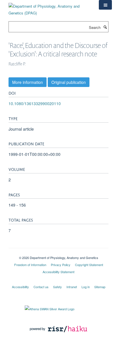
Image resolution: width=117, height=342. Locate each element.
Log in (86, 286)
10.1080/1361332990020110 (35, 103)
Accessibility (20, 286)
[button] (105, 5)
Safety (57, 286)
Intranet (71, 286)
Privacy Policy (60, 264)
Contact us (41, 286)
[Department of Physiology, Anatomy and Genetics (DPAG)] (49, 7)
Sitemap (99, 286)
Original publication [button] (68, 82)
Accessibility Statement (58, 271)
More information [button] (27, 82)
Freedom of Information (30, 264)
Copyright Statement (89, 264)
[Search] (105, 27)
